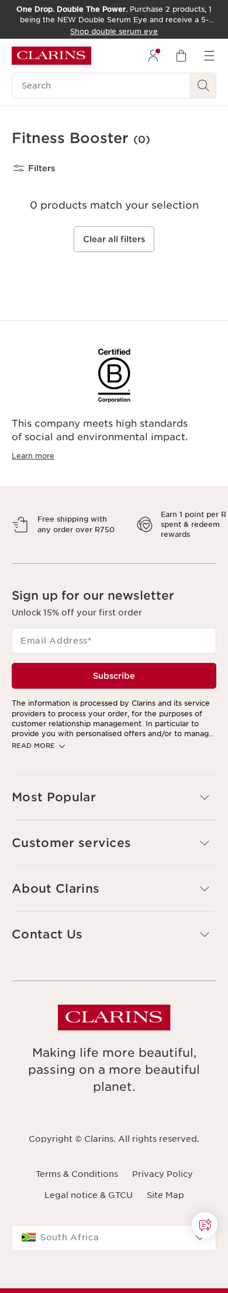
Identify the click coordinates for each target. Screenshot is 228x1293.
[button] (204, 1225)
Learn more (33, 455)
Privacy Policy (162, 1215)
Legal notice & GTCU (88, 1236)
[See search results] (203, 85)
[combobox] (114, 1278)
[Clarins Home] (51, 56)
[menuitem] (153, 56)
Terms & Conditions (77, 1215)
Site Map (165, 1236)
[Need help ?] (205, 1225)
